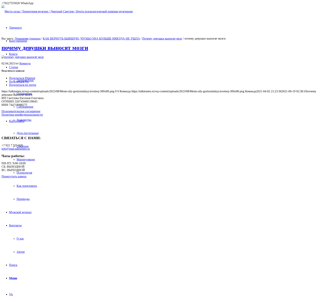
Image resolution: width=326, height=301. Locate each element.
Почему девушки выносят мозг (162, 38)
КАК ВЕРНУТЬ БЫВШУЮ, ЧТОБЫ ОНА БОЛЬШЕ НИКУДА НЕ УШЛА (91, 38)
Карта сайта (16, 121)
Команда (25, 63)
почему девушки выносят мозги (45, 47)
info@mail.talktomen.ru (16, 148)
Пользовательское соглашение (21, 111)
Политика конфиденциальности (22, 114)
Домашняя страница (28, 38)
